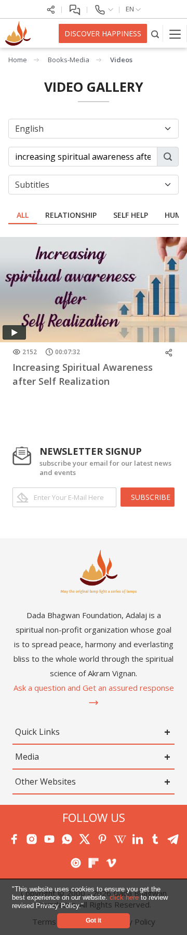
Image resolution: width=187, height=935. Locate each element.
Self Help (130, 215)
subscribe (150, 497)
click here (125, 897)
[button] (87, 906)
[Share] (51, 8)
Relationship (71, 215)
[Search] (155, 33)
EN (131, 8)
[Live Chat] (74, 8)
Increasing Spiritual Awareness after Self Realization (82, 374)
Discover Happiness (102, 33)
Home (17, 59)
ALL (23, 215)
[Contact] (103, 8)
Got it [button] (93, 920)
